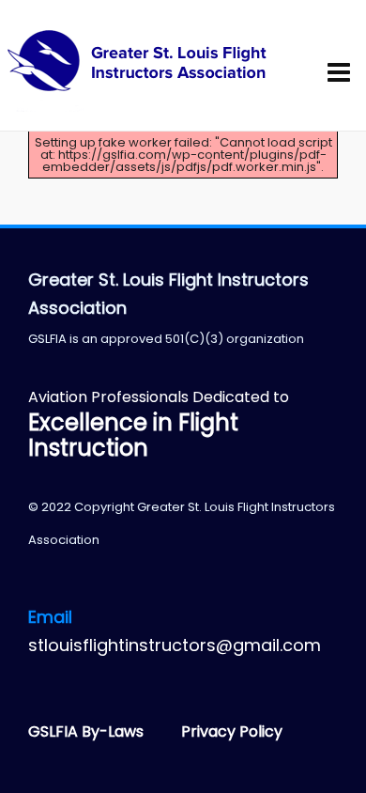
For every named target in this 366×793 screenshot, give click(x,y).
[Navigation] (344, 73)
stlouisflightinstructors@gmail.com (174, 645)
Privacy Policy (231, 731)
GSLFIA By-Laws (87, 731)
